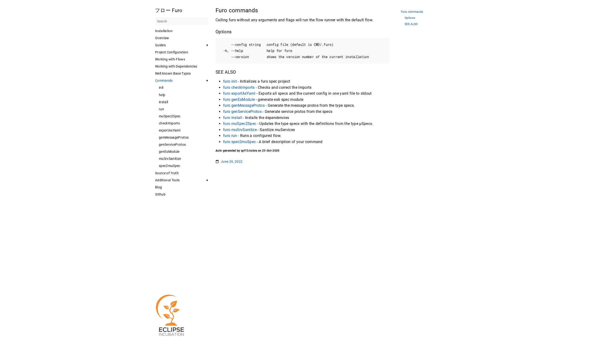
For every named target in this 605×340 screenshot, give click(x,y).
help (162, 95)
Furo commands (412, 11)
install (163, 102)
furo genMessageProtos (244, 105)
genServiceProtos (172, 144)
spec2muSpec (169, 166)
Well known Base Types (173, 73)
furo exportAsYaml (239, 93)
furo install (232, 117)
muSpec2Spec (170, 116)
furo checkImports (239, 87)
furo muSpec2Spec (239, 123)
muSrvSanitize (170, 159)
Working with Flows (170, 59)
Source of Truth (167, 173)
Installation (164, 31)
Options (410, 18)
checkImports (169, 123)
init (161, 87)
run (161, 109)
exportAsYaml (169, 130)
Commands (164, 80)
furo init (230, 81)
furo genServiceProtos (242, 111)
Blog (158, 187)
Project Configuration (171, 52)
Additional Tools (167, 180)
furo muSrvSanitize (240, 130)
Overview (162, 38)
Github (160, 194)
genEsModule (169, 151)
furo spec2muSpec (239, 142)
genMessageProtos (174, 137)
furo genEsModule (239, 99)
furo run (230, 135)
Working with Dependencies (176, 66)
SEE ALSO (411, 24)
